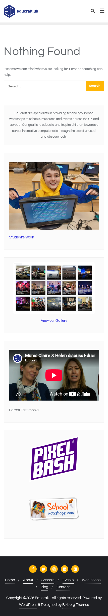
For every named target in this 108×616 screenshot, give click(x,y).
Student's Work (21, 237)
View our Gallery (54, 321)
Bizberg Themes (75, 605)
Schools (47, 580)
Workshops (91, 580)
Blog (44, 587)
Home (10, 580)
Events (68, 580)
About (28, 580)
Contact (63, 587)
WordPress (28, 605)
